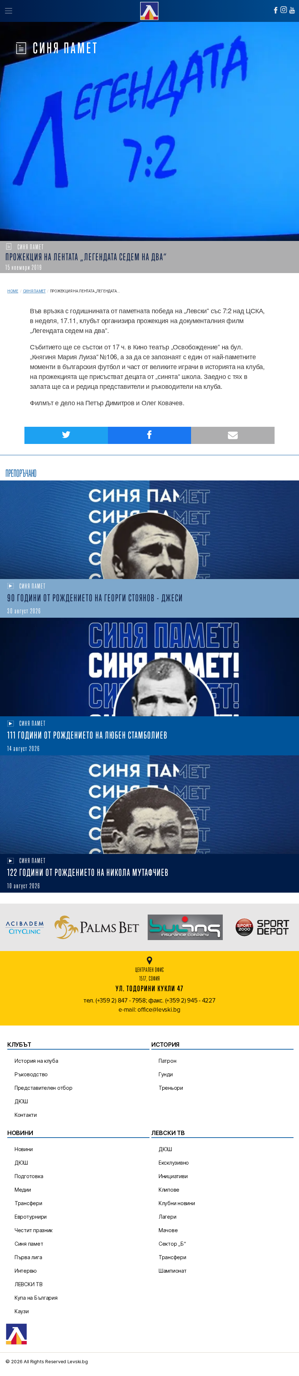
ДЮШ (21, 1101)
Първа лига (28, 1257)
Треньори (171, 1088)
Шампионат (173, 1271)
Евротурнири (31, 1217)
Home (12, 291)
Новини (23, 1149)
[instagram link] (283, 10)
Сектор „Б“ (172, 1244)
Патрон (167, 1061)
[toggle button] (8, 11)
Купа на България (36, 1298)
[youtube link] (292, 10)
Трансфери (28, 1203)
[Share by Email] (233, 435)
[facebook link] (275, 10)
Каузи (22, 1311)
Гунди (166, 1074)
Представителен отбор (44, 1088)
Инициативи (173, 1176)
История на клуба (36, 1061)
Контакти (26, 1115)
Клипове (169, 1190)
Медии (23, 1190)
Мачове (168, 1230)
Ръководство (31, 1074)
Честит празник (34, 1230)
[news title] (149, 529)
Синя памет (34, 291)
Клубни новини (177, 1203)
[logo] (149, 10)
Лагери (167, 1217)
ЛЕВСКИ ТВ (29, 1284)
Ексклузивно (174, 1163)
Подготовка (29, 1176)
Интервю (26, 1271)
